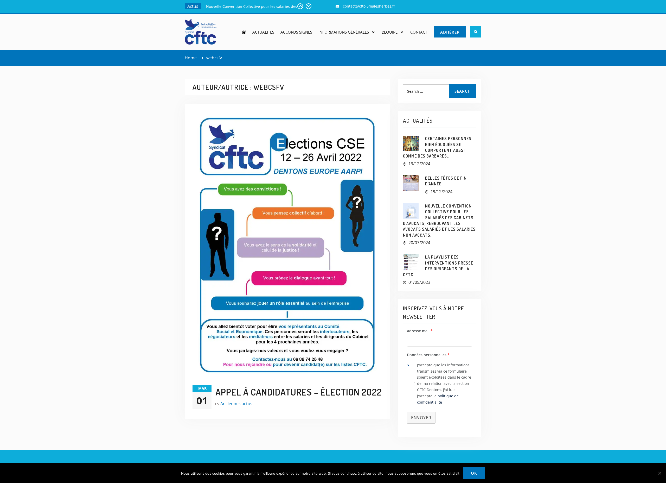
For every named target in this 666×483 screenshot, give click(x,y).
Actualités (263, 32)
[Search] (475, 31)
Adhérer (450, 32)
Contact (418, 32)
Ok (474, 473)
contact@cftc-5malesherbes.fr (369, 6)
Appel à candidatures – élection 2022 (298, 392)
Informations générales (343, 32)
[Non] (659, 473)
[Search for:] (439, 91)
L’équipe (390, 32)
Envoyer (421, 418)
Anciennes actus (236, 403)
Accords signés (296, 32)
